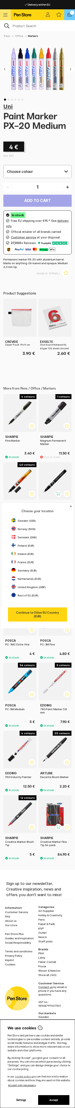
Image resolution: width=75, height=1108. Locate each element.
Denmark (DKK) (27, 537)
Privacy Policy (13, 955)
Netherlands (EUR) (29, 578)
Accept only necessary (22, 1085)
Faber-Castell (47, 962)
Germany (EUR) (27, 570)
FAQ (7, 916)
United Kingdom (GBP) (32, 587)
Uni (8, 106)
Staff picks (45, 941)
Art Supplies (46, 911)
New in (42, 937)
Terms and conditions (18, 951)
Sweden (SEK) (27, 520)
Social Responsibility (18, 942)
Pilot (41, 953)
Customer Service (16, 912)
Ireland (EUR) (26, 554)
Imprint (9, 960)
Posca (42, 966)
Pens (7, 36)
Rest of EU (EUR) (28, 595)
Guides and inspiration (19, 938)
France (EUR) (26, 562)
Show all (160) (47, 975)
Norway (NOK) (26, 529)
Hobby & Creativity (50, 915)
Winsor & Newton (49, 970)
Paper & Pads (46, 924)
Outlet (42, 932)
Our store (11, 925)
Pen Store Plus (14, 934)
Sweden (43, 1017)
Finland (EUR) (26, 545)
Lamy (41, 957)
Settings (21, 1100)
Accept (53, 1100)
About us (11, 920)
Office (19, 36)
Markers (33, 36)
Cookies (10, 964)
